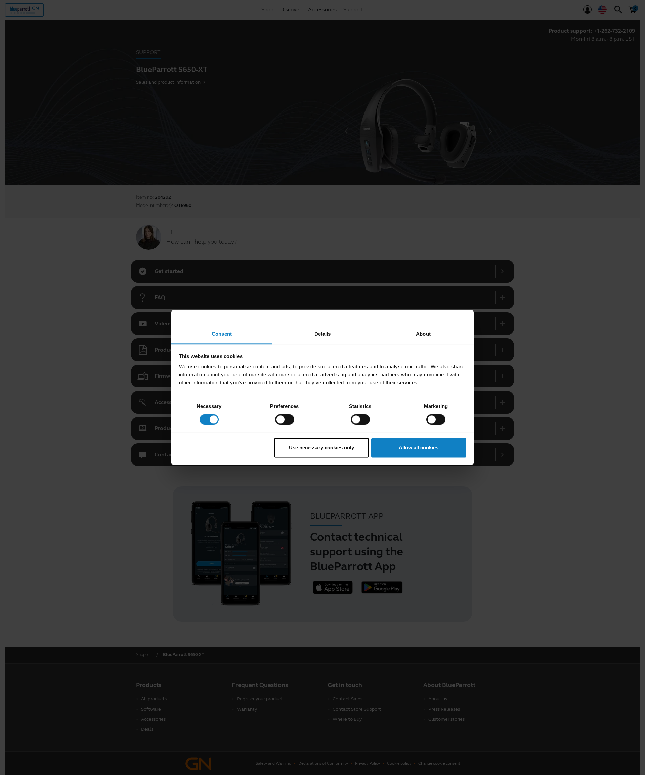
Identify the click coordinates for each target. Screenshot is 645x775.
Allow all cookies (418, 447)
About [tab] (423, 334)
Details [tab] (322, 334)
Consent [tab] (222, 334)
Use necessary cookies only (321, 447)
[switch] (284, 419)
